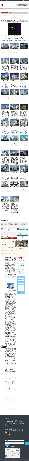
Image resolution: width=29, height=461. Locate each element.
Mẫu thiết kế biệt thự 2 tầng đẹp (7, 203)
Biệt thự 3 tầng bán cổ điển (6, 96)
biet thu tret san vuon (15, 429)
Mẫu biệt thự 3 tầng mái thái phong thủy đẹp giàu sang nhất (4, 225)
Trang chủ (2, 0)
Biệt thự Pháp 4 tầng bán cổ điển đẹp (8, 80)
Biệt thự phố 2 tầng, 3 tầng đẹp (11, 244)
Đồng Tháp (22, 273)
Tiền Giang (19, 273)
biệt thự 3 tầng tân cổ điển (25, 223)
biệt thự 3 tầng (3, 223)
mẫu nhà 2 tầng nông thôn (25, 225)
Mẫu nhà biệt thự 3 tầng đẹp (15, 111)
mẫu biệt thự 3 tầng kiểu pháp (25, 224)
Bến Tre (19, 265)
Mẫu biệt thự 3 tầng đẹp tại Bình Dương (17, 188)
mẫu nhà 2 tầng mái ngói (18, 225)
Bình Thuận (19, 272)
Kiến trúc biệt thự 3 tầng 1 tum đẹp (17, 157)
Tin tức (7, 0)
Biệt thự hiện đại (11, 40)
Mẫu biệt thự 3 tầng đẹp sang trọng (7, 65)
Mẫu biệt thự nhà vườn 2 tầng (11, 225)
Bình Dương (22, 265)
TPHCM (19, 260)
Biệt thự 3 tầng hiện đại (18, 223)
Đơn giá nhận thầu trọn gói (11, 253)
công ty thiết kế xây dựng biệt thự (7, 20)
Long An (23, 272)
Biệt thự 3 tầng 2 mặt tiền (11, 223)
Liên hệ (10, 0)
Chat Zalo (4, 346)
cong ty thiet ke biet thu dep (8, 429)
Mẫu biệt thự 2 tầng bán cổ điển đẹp (17, 172)
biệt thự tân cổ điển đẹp (10, 430)
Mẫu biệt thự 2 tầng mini (11, 224)
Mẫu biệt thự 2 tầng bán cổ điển (7, 126)
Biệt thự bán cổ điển (5, 40)
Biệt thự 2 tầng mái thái (17, 40)
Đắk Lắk (19, 267)
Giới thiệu (5, 0)
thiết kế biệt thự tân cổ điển (10, 309)
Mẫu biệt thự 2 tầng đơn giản (18, 224)
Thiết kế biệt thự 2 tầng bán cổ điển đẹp (8, 157)
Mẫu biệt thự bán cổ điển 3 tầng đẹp (17, 203)
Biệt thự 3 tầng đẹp (4, 215)
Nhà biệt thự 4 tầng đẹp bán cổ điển (17, 96)
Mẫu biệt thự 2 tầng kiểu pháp (4, 224)
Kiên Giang (22, 267)
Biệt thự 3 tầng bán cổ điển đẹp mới (17, 126)
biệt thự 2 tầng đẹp (15, 430)
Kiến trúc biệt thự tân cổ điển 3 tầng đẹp (8, 172)
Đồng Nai (23, 266)
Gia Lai (19, 271)
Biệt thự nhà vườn (25, 40)
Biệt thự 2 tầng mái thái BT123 (7, 111)
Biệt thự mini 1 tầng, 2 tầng (11, 247)
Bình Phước (19, 266)
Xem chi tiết (6, 72)
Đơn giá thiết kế (11, 250)
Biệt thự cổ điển (4, 244)
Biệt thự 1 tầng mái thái (4, 250)
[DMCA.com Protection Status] (7, 432)
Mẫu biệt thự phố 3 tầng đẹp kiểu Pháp (8, 188)
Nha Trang (22, 271)
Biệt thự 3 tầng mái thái (4, 253)
